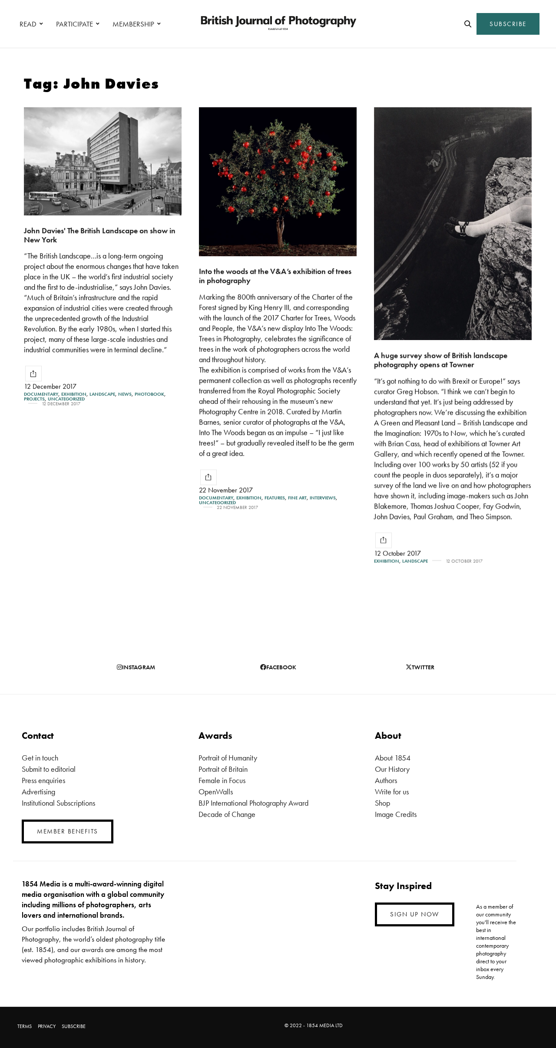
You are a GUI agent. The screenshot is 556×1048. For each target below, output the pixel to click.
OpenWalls (216, 792)
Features (275, 498)
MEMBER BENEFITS (67, 831)
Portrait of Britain (223, 769)
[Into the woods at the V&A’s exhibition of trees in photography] (278, 181)
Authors (386, 780)
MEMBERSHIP (133, 24)
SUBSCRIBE (508, 24)
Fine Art (297, 498)
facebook (281, 667)
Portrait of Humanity (228, 758)
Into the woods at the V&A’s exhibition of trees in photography (275, 275)
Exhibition (73, 394)
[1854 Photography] (278, 24)
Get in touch (40, 758)
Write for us (392, 792)
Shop (382, 803)
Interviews (323, 498)
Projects (34, 399)
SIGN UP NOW (414, 914)
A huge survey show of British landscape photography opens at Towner (440, 359)
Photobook (149, 394)
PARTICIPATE (74, 24)
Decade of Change (227, 814)
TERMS (24, 1026)
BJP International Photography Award (253, 803)
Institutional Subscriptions (58, 803)
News (125, 394)
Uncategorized (66, 399)
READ (28, 24)
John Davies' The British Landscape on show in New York (99, 235)
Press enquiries (43, 780)
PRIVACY (47, 1026)
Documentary (41, 394)
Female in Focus (222, 780)
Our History (392, 769)
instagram (138, 667)
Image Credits (396, 814)
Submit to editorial (49, 769)
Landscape (102, 394)
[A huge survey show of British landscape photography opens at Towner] (453, 223)
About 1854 (392, 758)
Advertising (38, 792)
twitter (423, 667)
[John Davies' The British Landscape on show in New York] (103, 161)
